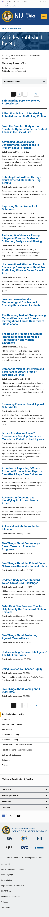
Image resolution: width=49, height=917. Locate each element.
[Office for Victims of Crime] (24, 849)
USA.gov (4, 902)
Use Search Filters (12, 81)
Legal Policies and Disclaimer (12, 886)
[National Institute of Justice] (39, 840)
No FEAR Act (6, 891)
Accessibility (6, 864)
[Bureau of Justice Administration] (9, 840)
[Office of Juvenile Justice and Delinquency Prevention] (9, 849)
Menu (44, 16)
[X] (12, 816)
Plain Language (7, 875)
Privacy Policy (6, 880)
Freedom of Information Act (12, 896)
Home (4, 28)
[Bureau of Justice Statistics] (24, 842)
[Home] (25, 16)
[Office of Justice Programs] (7, 16)
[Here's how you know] (24, 4)
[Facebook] (4, 816)
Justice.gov (5, 907)
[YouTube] (19, 816)
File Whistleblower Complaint (12, 869)
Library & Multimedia (14, 28)
